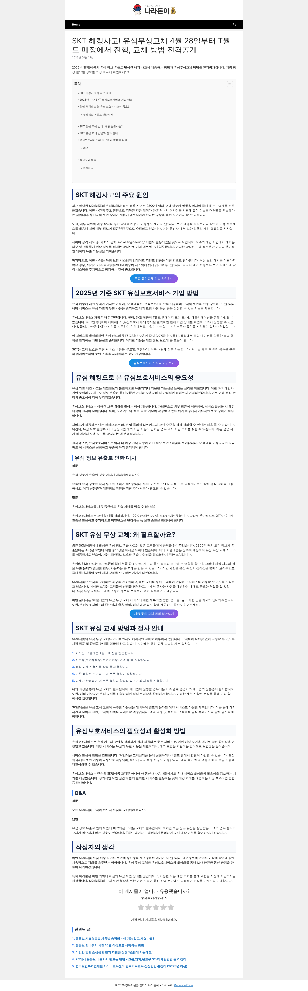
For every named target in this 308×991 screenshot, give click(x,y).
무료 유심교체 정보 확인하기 (154, 278)
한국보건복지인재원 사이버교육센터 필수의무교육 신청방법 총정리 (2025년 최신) (131, 966)
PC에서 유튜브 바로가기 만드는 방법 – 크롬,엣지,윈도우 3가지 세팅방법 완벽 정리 (131, 959)
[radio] (141, 908)
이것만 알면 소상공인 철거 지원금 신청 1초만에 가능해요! (114, 952)
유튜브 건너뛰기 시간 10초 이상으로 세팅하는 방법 (110, 945)
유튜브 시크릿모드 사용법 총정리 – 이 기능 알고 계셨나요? (115, 938)
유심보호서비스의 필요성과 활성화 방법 (103, 139)
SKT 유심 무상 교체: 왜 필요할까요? (101, 126)
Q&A (85, 147)
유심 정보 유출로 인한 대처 (98, 114)
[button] (235, 24)
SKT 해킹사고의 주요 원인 (95, 93)
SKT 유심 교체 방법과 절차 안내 (98, 133)
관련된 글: (88, 168)
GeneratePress (183, 985)
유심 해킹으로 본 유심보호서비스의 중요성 (104, 106)
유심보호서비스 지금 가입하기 (154, 363)
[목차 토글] (228, 84)
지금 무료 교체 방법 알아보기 (154, 614)
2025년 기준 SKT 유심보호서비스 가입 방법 (106, 99)
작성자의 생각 (87, 159)
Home (76, 24)
